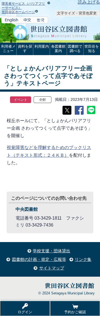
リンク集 (83, 259)
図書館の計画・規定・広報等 (39, 259)
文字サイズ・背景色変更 (77, 13)
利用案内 (41, 46)
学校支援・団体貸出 (51, 250)
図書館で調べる (75, 48)
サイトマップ (51, 268)
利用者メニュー (8, 48)
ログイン (25, 312)
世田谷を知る (91, 48)
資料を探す (25, 48)
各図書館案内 (58, 48)
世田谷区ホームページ (18, 12)
